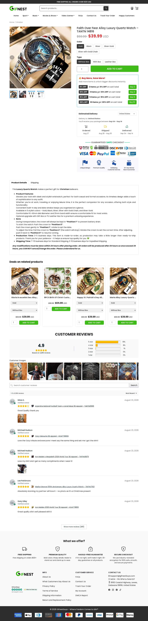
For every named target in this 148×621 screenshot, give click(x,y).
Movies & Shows (49, 15)
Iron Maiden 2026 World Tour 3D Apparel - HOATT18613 (57, 507)
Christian (19, 22)
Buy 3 (132, 92)
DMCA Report (81, 595)
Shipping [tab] (35, 182)
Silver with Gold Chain (88, 51)
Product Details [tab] (19, 182)
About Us (46, 577)
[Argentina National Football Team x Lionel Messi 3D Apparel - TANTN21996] (32, 406)
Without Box (83, 61)
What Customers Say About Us (56, 581)
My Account (80, 590)
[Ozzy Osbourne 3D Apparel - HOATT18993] (32, 436)
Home (16, 15)
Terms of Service (50, 590)
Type (79, 57)
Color (79, 41)
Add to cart (114, 68)
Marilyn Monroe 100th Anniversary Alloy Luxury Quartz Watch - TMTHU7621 (64, 487)
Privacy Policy (48, 586)
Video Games (67, 15)
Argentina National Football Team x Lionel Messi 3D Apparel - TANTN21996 (64, 406)
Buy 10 (132, 102)
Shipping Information (51, 595)
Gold (80, 46)
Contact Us (91, 15)
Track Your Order (107, 15)
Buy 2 (132, 86)
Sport (25, 15)
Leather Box (110, 61)
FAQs (80, 15)
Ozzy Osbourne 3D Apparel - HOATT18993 (52, 436)
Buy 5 (132, 97)
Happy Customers (126, 15)
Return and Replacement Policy (56, 600)
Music (35, 15)
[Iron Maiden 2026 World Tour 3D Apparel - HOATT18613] (32, 507)
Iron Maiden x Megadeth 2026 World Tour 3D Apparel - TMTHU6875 (62, 456)
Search (134, 385)
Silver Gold (109, 46)
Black (88, 46)
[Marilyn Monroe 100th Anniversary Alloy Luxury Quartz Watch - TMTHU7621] (32, 487)
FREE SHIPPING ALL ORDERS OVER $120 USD (74, 2)
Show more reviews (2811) (74, 527)
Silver (97, 46)
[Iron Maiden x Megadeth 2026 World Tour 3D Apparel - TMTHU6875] (32, 456)
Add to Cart (29, 322)
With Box (97, 61)
